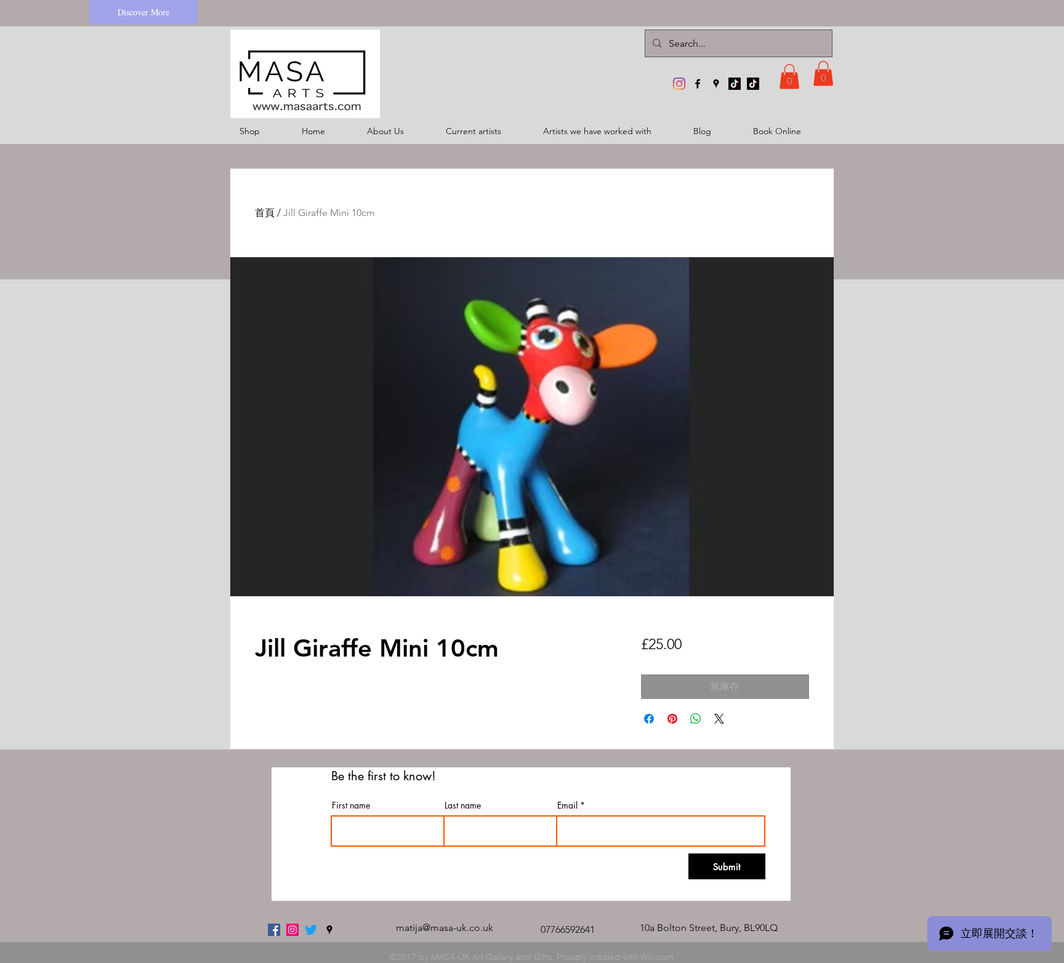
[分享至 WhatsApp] (695, 718)
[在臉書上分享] (649, 718)
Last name (463, 805)
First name (351, 805)
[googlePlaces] (716, 84)
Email (567, 805)
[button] (789, 76)
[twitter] (311, 930)
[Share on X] (719, 718)
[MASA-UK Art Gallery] (679, 84)
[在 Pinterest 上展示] (672, 718)
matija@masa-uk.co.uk (444, 927)
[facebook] (697, 84)
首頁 (265, 212)
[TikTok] (734, 84)
